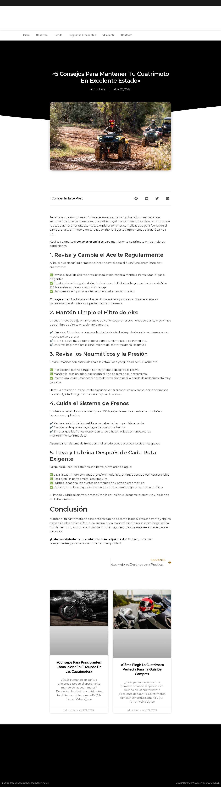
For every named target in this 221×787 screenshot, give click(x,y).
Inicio (26, 35)
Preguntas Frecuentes (82, 35)
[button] (136, 198)
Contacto (126, 35)
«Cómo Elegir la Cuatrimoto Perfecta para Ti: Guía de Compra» (142, 669)
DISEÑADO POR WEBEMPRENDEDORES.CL (197, 783)
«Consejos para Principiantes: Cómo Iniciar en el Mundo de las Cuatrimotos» (79, 667)
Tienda (58, 35)
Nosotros (42, 35)
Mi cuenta (109, 35)
